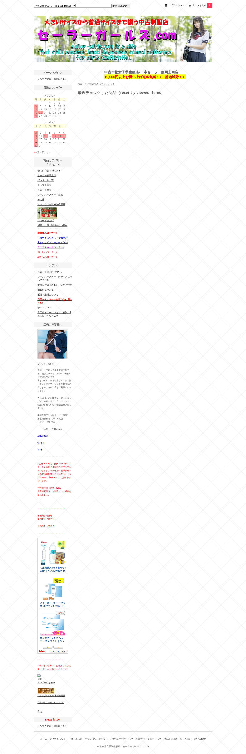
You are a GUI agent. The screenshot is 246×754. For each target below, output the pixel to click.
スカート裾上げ (45, 220)
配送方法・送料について (148, 739)
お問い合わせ (75, 739)
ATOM (202, 739)
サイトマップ (44, 307)
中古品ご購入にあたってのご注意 (54, 285)
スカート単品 (44, 189)
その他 (40, 199)
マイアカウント (176, 5)
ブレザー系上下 (45, 180)
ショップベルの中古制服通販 (51, 695)
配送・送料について (47, 294)
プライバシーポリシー (96, 739)
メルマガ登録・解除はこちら (52, 79)
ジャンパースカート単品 (50, 194)
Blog (39, 711)
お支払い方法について (121, 739)
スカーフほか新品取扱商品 (51, 204)
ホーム (43, 739)
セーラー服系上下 (46, 175)
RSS (195, 739)
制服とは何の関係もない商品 (52, 225)
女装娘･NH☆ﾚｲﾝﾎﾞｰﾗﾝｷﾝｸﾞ (50, 702)
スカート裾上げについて (50, 271)
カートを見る (201, 5)
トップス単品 (44, 185)
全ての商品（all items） (50, 170)
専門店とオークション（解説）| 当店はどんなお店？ (54, 314)
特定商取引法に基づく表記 (177, 739)
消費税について (45, 289)
